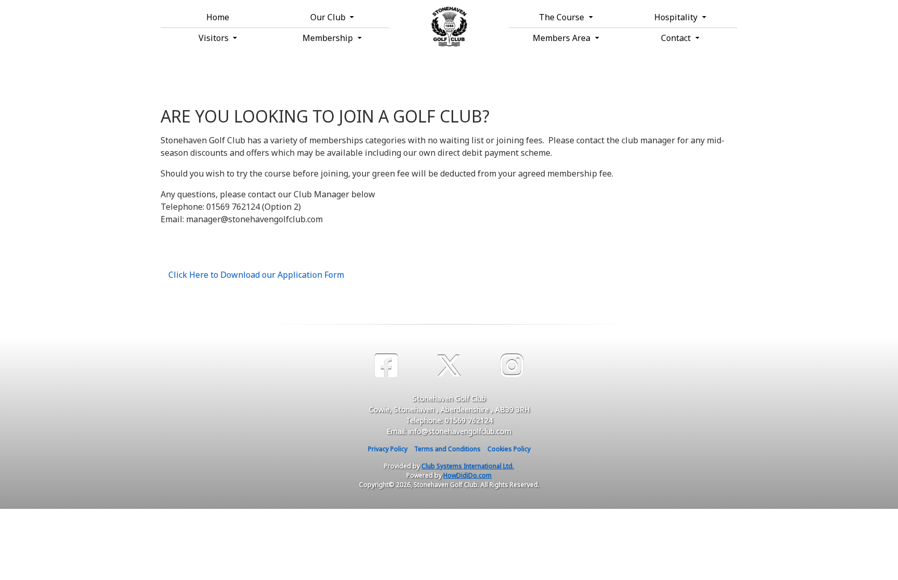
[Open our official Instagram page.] (511, 365)
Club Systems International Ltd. (467, 466)
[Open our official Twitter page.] (449, 365)
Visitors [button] (215, 38)
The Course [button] (562, 17)
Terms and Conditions (447, 448)
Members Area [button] (562, 38)
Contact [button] (677, 38)
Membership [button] (328, 38)
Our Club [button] (329, 17)
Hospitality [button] (676, 17)
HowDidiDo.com (467, 475)
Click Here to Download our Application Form (256, 274)
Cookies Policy (509, 448)
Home (217, 17)
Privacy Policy (387, 448)
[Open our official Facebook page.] (386, 365)
